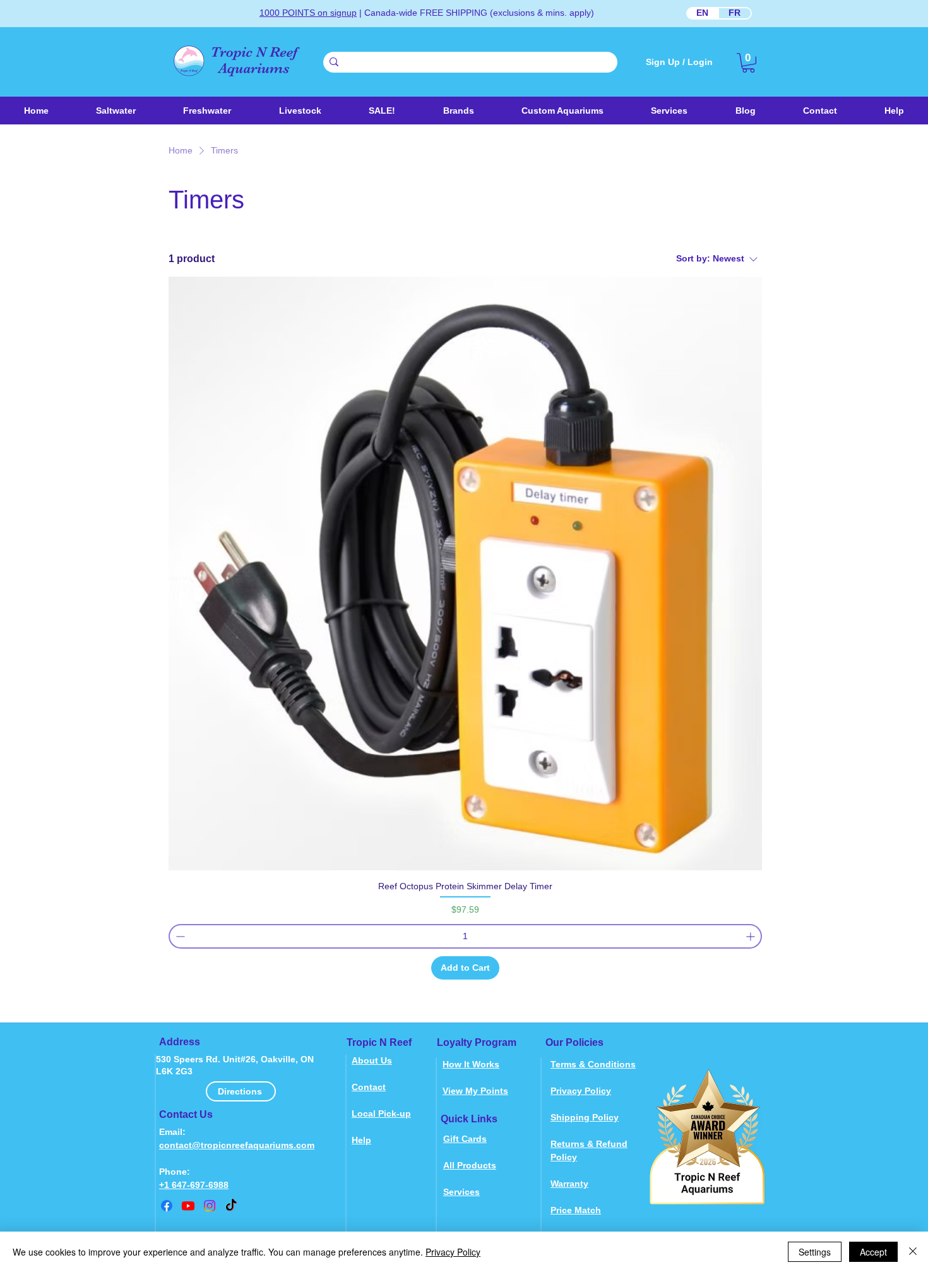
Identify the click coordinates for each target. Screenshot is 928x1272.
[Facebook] (166, 1205)
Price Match (575, 1210)
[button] (300, 110)
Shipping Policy (584, 1117)
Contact (369, 1087)
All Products (469, 1165)
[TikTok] (231, 1205)
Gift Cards (465, 1139)
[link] (748, 63)
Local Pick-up (381, 1113)
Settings (815, 1251)
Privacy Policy (580, 1091)
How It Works (471, 1064)
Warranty (569, 1184)
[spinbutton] (465, 936)
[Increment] (751, 936)
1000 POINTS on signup (308, 13)
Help (361, 1140)
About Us (372, 1060)
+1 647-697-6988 (194, 1185)
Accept (873, 1251)
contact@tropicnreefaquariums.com (236, 1145)
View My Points (475, 1091)
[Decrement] (179, 936)
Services (461, 1192)
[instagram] (209, 1205)
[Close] (912, 1252)
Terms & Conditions (593, 1064)
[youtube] (188, 1205)
